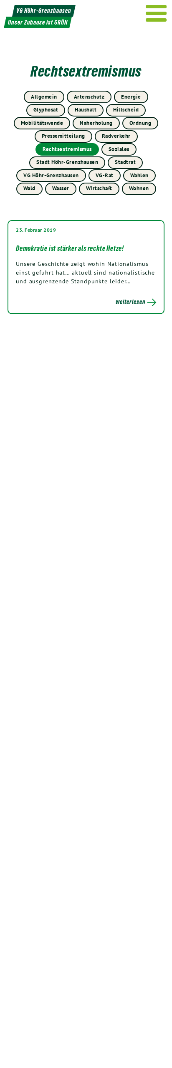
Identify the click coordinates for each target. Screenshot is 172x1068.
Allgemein (44, 96)
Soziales (119, 149)
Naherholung (96, 122)
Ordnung (140, 122)
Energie (131, 96)
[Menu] (156, 13)
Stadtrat (125, 162)
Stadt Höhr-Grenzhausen (67, 162)
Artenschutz (89, 96)
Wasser (60, 188)
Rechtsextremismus (67, 149)
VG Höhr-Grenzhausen (51, 175)
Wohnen (139, 188)
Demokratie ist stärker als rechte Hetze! (70, 248)
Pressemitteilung (63, 135)
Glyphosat (45, 109)
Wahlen (139, 175)
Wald (29, 188)
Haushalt (85, 109)
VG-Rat (105, 175)
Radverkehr (116, 135)
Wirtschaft (99, 188)
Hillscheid (126, 109)
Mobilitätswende (42, 122)
